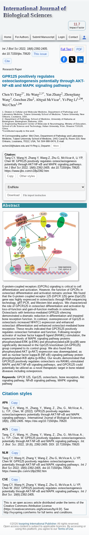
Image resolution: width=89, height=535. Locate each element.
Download (13, 195)
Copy (10, 176)
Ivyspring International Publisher (37, 523)
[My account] (84, 38)
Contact (73, 37)
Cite (7, 61)
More (56, 145)
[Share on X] (72, 59)
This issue (40, 54)
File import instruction (34, 195)
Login (61, 37)
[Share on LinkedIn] (80, 59)
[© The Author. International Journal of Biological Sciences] (40, 246)
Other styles (27, 176)
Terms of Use (65, 529)
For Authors (22, 37)
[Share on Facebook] (64, 59)
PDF (79, 49)
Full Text (66, 49)
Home (7, 37)
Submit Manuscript (43, 37)
